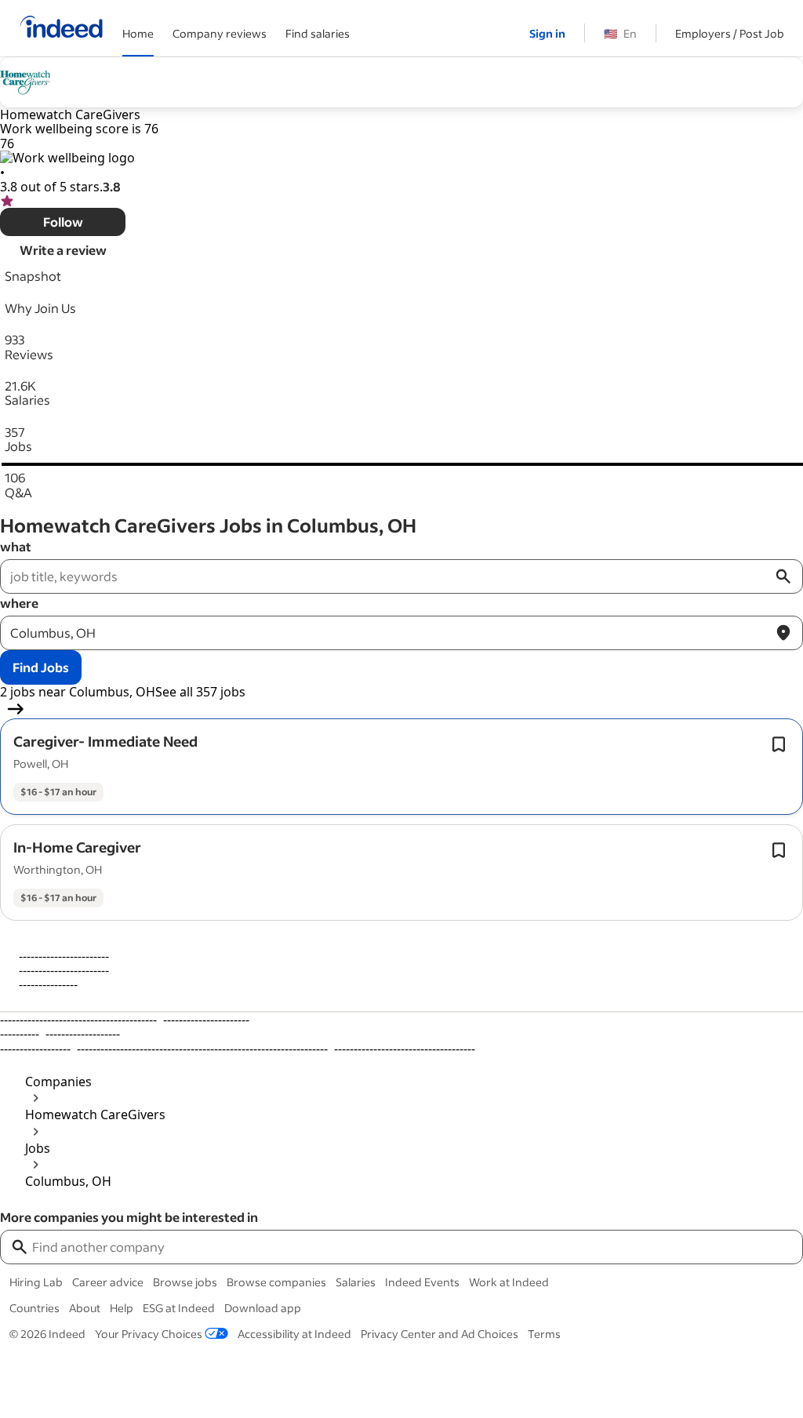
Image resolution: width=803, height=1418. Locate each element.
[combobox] (415, 1247)
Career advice (108, 1281)
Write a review (63, 250)
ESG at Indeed (179, 1307)
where (19, 602)
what (15, 546)
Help (121, 1307)
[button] (105, 741)
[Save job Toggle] (779, 744)
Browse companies (276, 1281)
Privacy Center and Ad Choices (439, 1333)
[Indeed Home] (61, 28)
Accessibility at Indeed (294, 1333)
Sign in (547, 33)
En (620, 33)
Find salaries (317, 33)
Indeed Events (422, 1281)
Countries (34, 1307)
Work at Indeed (509, 1281)
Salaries (356, 1281)
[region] (401, 1034)
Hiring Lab (36, 1281)
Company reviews (220, 33)
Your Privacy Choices (148, 1333)
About (84, 1307)
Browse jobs (185, 1281)
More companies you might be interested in (129, 1217)
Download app (262, 1307)
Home (138, 33)
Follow (63, 221)
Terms (544, 1333)
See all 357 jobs (200, 691)
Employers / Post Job (729, 33)
